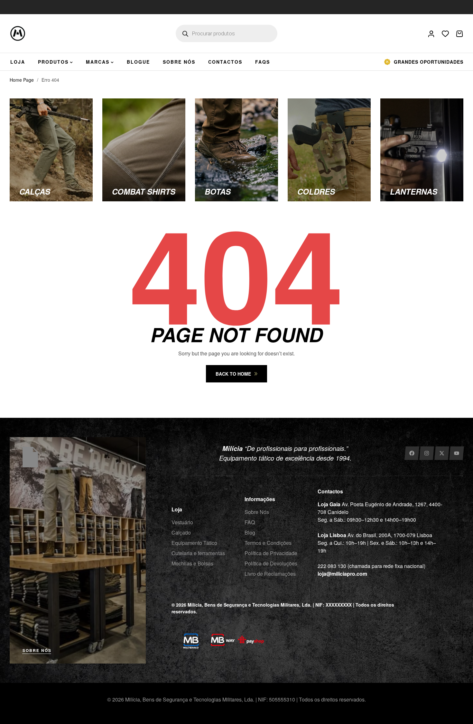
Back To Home (233, 374)
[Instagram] (426, 453)
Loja (177, 509)
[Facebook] (411, 453)
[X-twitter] (441, 453)
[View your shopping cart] (459, 34)
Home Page (22, 80)
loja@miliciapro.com (342, 573)
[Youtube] (457, 453)
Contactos (330, 491)
